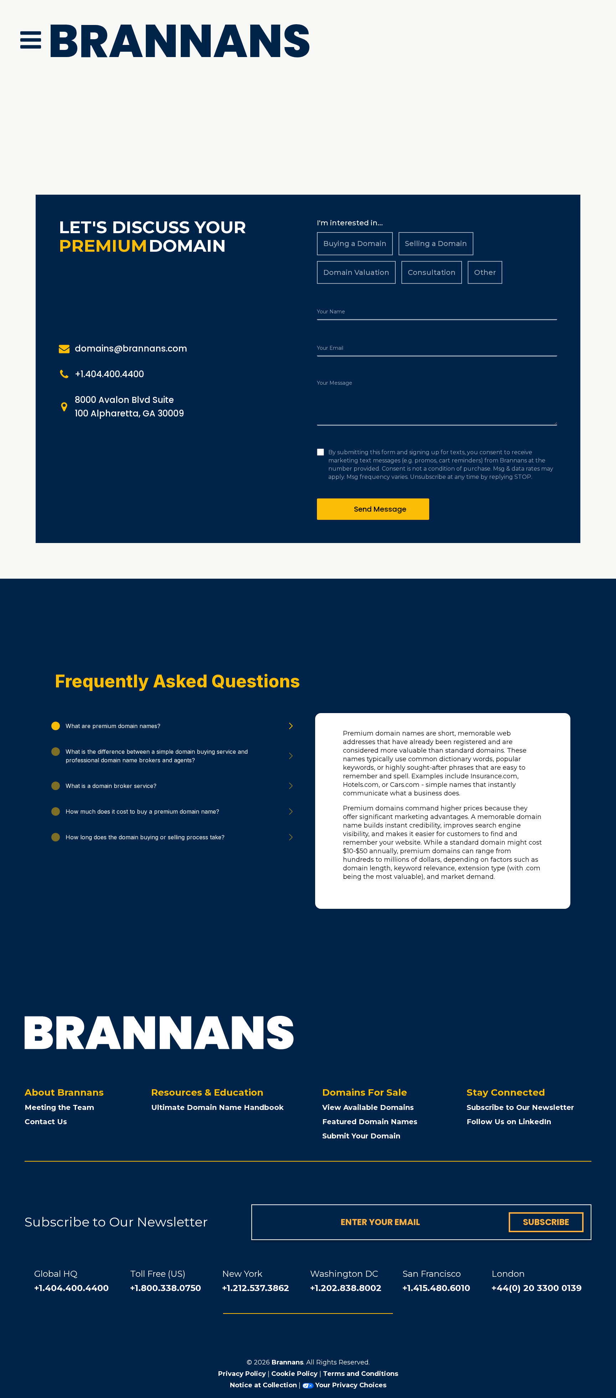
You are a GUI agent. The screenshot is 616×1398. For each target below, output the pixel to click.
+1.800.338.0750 (165, 1288)
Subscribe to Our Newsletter (520, 1107)
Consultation (432, 272)
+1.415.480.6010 (436, 1288)
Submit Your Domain (361, 1136)
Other (485, 272)
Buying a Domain (354, 243)
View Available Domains (368, 1107)
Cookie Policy (294, 1374)
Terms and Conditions (360, 1374)
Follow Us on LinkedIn (509, 1121)
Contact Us (46, 1121)
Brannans (287, 1362)
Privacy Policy (242, 1374)
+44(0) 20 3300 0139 (537, 1288)
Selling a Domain (436, 243)
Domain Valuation (356, 272)
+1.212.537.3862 (255, 1288)
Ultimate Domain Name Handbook (217, 1107)
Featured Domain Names (369, 1121)
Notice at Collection (263, 1385)
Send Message (380, 509)
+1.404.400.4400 (71, 1288)
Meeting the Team (59, 1107)
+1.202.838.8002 (345, 1288)
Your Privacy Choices (350, 1385)
